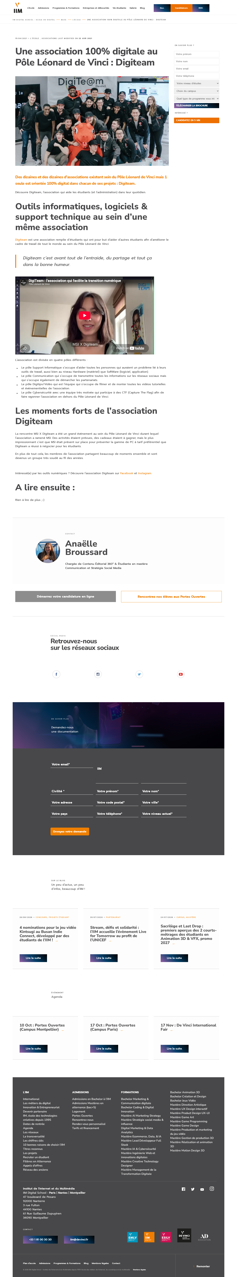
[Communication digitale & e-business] (117, 782)
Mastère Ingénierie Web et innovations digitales (138, 1155)
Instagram (144, 473)
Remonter (203, 1266)
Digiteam (21, 240)
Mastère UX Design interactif (188, 1109)
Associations (49, 38)
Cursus (181, 917)
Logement (78, 1111)
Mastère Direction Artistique (188, 1105)
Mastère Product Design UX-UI (190, 1113)
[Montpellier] (163, 769)
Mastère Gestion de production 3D (192, 1138)
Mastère (191, 917)
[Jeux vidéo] (117, 778)
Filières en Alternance (37, 1161)
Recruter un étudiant (36, 1157)
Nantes (62, 1193)
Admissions (44, 1263)
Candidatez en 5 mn (188, 120)
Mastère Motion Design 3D (187, 1150)
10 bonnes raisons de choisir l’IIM (44, 1145)
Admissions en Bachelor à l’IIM (91, 1099)
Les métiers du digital (37, 1103)
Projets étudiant (59, 917)
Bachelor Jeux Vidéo (183, 1101)
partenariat (113, 917)
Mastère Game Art (182, 1117)
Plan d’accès (29, 1263)
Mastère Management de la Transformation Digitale (138, 1172)
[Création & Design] (117, 773)
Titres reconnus (33, 1149)
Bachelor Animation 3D (185, 1092)
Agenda (28, 1128)
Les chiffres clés (33, 1141)
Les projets (30, 1153)
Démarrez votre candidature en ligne (65, 596)
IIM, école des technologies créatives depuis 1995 (40, 1118)
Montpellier (78, 1193)
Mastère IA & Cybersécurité (138, 1149)
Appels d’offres (33, 1166)
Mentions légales (100, 1263)
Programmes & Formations (67, 1263)
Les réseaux (31, 1132)
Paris (52, 1193)
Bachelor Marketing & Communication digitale (136, 1101)
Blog (86, 1263)
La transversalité (34, 1136)
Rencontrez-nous (83, 1120)
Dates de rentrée (34, 1124)
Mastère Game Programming (188, 1121)
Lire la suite (33, 958)
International (31, 1099)
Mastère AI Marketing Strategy (141, 1116)
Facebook (126, 473)
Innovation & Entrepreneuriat (41, 1107)
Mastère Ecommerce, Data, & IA (141, 1136)
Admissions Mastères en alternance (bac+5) (87, 1105)
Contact (116, 1263)
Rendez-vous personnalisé (88, 1124)
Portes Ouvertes (82, 1116)
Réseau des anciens (35, 1170)
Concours (41, 917)
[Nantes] (163, 774)
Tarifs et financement (85, 1128)
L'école (34, 38)
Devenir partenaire (35, 1111)
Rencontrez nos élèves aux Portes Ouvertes (171, 596)
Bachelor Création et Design (188, 1096)
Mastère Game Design (184, 1125)
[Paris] (163, 765)
